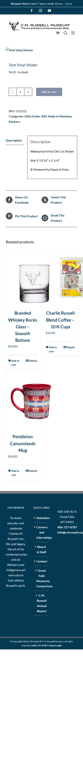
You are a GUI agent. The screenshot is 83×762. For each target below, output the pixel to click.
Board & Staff (41, 549)
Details (33, 360)
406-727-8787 (67, 527)
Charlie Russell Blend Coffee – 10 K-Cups (60, 319)
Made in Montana (60, 116)
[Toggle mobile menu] (73, 33)
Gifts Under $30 (36, 116)
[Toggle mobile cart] (58, 33)
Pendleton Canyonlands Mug (23, 443)
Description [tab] (14, 140)
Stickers (14, 121)
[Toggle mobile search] (65, 33)
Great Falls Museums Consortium (41, 578)
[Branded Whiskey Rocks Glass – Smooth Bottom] (22, 278)
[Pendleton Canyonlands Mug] (22, 401)
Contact (41, 561)
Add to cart (49, 92)
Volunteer (41, 518)
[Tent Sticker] (41, 50)
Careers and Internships (41, 532)
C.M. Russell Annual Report (42, 603)
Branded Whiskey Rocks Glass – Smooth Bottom (22, 326)
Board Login (55, 645)
